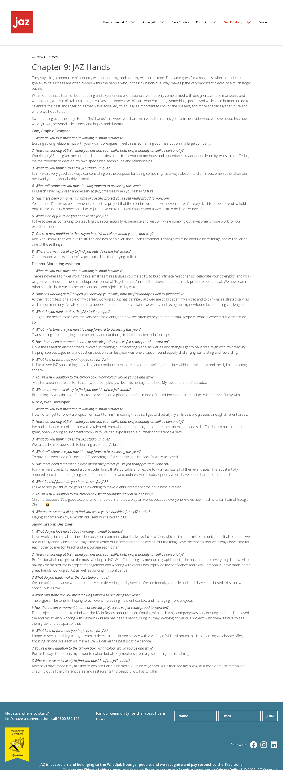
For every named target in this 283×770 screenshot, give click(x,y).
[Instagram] (264, 745)
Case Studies (180, 22)
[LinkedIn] (274, 745)
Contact (263, 22)
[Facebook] (253, 745)
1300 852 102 (68, 718)
